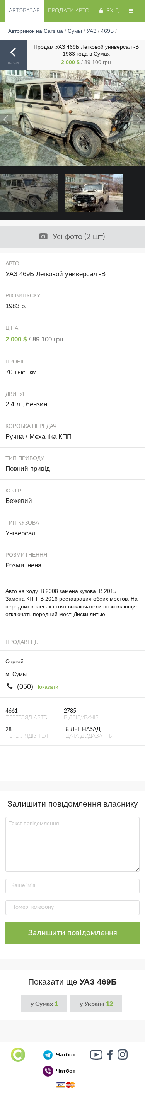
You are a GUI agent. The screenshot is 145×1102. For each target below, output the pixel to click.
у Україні (96, 1004)
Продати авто (68, 11)
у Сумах (44, 1004)
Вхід (112, 11)
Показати (46, 687)
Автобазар (24, 11)
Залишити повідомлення (72, 933)
